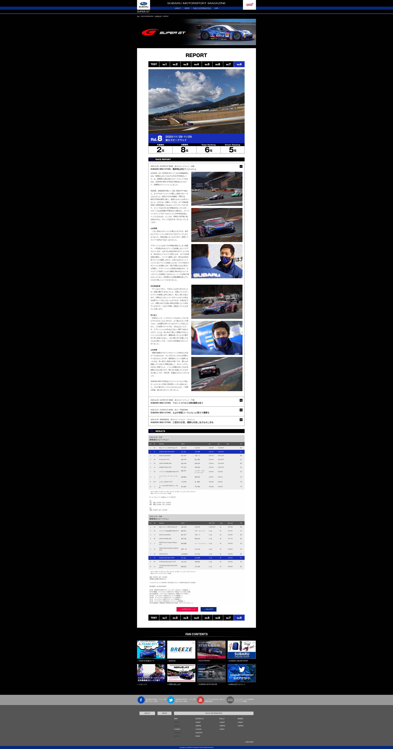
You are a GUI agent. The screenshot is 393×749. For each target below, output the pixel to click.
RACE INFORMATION (214, 713)
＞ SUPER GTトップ (187, 609)
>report (197, 722)
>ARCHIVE (249, 742)
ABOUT (147, 713)
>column (177, 729)
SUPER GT (158, 16)
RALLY (222, 719)
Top (138, 16)
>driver (197, 736)
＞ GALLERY (208, 609)
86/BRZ (240, 719)
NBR (176, 719)
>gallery (198, 726)
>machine (198, 732)
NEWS (164, 713)
